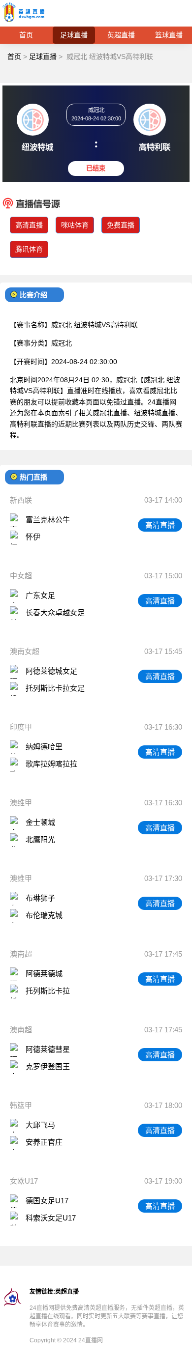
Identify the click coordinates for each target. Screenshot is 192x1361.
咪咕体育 (75, 225)
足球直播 (74, 35)
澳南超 (21, 954)
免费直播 (120, 225)
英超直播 (121, 35)
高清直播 (29, 225)
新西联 (21, 500)
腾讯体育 (29, 249)
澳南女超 (24, 651)
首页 (26, 35)
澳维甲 (21, 802)
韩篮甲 (21, 1105)
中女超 (21, 575)
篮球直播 (169, 35)
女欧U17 (24, 1181)
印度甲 (21, 727)
